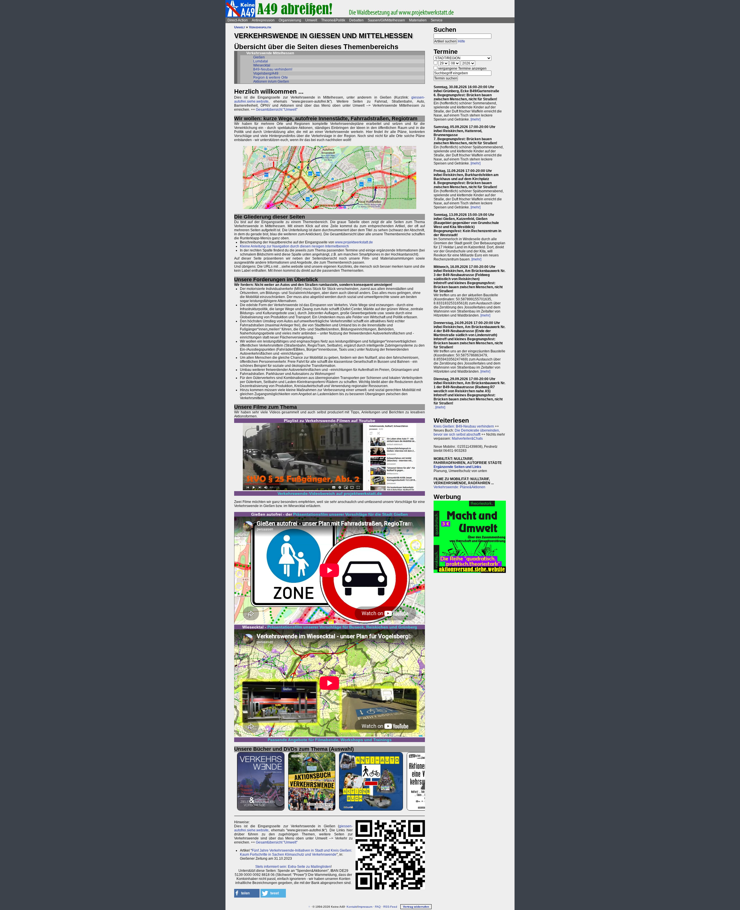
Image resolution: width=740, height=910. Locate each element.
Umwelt (311, 20)
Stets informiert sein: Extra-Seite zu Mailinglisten (293, 867)
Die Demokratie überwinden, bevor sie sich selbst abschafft (467, 432)
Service (437, 20)
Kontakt (352, 906)
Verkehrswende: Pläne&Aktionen (459, 487)
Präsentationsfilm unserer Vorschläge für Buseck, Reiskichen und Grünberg (342, 627)
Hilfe (461, 41)
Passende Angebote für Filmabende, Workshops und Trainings (330, 739)
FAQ (378, 906)
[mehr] (475, 119)
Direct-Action (237, 20)
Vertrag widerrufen (416, 906)
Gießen (259, 57)
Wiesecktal (261, 65)
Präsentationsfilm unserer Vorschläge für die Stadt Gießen (350, 514)
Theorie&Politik (333, 20)
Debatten (356, 20)
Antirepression (263, 20)
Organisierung (290, 20)
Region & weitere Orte (270, 77)
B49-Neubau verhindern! (272, 69)
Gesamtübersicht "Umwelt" (276, 110)
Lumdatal (260, 61)
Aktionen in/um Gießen (271, 81)
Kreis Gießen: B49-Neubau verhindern (464, 426)
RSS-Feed (390, 906)
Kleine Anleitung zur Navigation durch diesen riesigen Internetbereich (294, 246)
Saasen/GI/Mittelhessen (386, 20)
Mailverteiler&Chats (467, 438)
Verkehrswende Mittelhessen (270, 53)
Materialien (418, 20)
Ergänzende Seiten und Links (457, 467)
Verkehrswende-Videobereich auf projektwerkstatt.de (330, 493)
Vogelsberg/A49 (265, 73)
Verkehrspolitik (260, 27)
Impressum (365, 906)
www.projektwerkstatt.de (354, 242)
